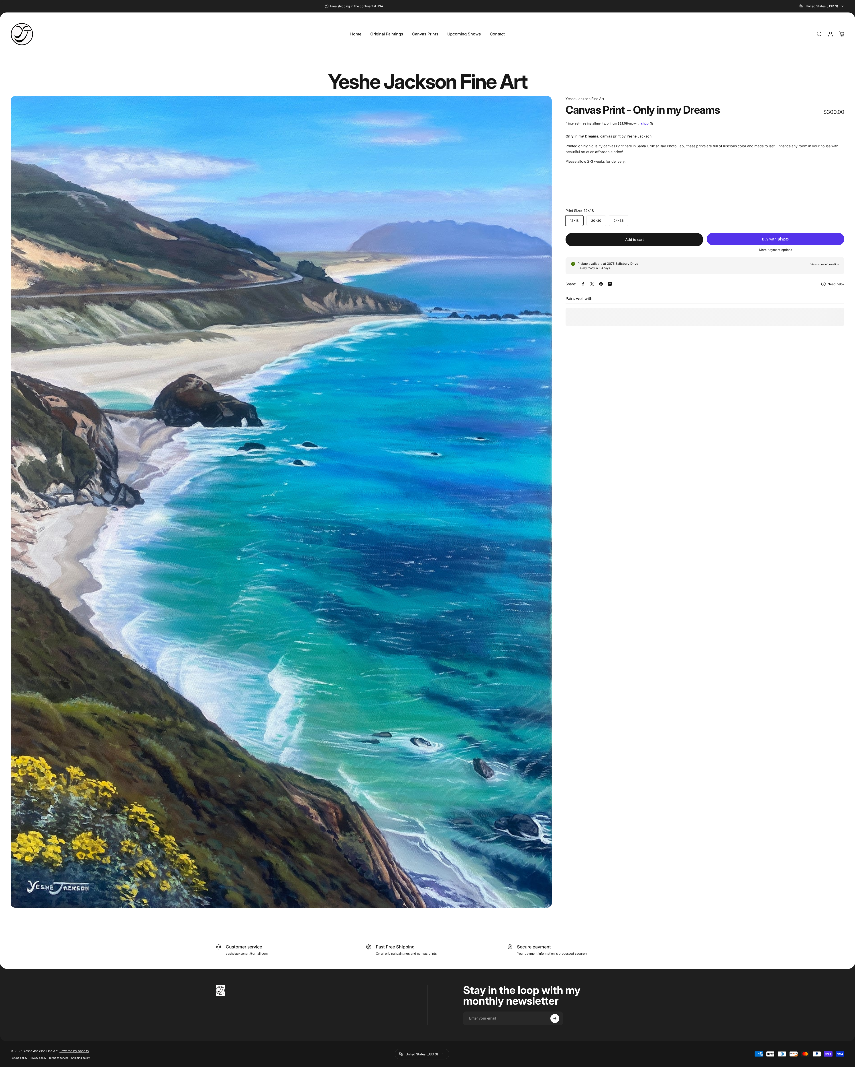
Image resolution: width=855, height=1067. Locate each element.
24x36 (619, 220)
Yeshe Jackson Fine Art (585, 98)
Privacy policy (38, 1057)
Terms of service (59, 1057)
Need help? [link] (836, 284)
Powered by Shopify (74, 1051)
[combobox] (822, 6)
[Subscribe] (554, 1018)
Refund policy (19, 1057)
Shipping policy (80, 1057)
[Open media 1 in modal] (281, 501)
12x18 (574, 220)
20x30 (596, 220)
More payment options (775, 250)
